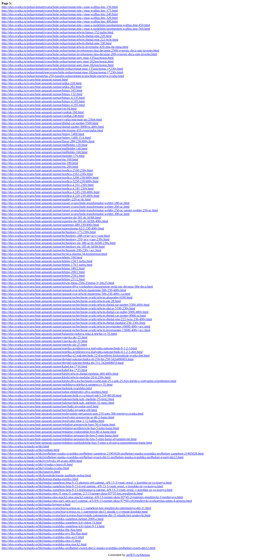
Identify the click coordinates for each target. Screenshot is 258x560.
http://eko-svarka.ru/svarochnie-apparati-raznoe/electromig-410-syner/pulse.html (52, 130)
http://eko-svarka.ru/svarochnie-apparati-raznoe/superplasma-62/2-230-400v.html (53, 228)
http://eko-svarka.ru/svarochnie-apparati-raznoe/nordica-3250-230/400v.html (50, 181)
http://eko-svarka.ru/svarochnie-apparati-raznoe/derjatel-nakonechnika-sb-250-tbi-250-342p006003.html (67, 359)
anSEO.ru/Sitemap (138, 555)
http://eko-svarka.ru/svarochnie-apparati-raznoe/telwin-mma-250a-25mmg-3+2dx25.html (58, 283)
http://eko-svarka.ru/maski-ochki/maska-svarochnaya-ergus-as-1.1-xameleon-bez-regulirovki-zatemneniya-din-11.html (76, 508)
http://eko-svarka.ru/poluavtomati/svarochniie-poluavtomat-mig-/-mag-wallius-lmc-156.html (60, 7)
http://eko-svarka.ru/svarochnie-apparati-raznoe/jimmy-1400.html (43, 134)
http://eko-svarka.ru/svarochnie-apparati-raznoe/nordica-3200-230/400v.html (50, 177)
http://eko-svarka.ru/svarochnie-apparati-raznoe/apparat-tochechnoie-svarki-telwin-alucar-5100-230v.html (68, 308)
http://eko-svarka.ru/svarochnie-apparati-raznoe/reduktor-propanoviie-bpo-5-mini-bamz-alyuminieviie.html (69, 439)
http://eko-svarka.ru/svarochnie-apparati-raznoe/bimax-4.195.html (43, 105)
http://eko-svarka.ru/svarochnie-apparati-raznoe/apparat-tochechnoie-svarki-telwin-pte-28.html (61, 301)
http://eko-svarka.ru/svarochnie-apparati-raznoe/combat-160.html (43, 112)
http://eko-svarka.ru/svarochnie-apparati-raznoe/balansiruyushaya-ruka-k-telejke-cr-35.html (59, 333)
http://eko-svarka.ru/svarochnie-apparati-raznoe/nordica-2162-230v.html (47, 174)
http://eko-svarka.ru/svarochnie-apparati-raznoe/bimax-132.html (42, 94)
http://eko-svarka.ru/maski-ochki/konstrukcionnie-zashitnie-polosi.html (46, 475)
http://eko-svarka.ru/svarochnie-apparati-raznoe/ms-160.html (40, 159)
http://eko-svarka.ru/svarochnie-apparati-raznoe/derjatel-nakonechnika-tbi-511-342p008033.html (63, 363)
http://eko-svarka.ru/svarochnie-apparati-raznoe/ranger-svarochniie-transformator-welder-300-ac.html (65, 214)
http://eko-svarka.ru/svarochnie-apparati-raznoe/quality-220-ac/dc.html (46, 199)
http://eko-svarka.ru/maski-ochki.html (25, 446)
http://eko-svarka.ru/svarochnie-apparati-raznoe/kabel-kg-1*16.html (44, 366)
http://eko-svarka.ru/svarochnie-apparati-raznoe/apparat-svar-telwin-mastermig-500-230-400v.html (64, 290)
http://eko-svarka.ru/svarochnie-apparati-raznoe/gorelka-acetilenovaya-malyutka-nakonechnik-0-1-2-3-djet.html (72, 352)
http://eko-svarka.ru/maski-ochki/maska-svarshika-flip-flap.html (42, 530)
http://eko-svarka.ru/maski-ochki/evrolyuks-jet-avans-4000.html (42, 461)
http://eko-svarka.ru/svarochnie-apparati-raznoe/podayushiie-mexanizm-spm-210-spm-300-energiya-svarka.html (72, 413)
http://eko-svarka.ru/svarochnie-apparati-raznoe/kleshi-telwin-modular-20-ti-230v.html (56, 377)
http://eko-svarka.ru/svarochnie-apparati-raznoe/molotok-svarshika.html (47, 388)
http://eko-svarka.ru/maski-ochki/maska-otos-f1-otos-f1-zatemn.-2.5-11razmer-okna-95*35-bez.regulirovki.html (72, 493)
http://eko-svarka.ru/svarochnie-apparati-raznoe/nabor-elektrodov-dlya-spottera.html (55, 392)
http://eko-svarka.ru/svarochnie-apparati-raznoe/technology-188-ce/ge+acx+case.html (56, 235)
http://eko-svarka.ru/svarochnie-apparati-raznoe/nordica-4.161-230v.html (48, 185)
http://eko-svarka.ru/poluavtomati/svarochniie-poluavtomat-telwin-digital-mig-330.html (56, 43)
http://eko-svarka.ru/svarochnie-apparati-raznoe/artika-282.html (41, 87)
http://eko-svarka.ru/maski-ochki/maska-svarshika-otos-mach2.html (44, 544)
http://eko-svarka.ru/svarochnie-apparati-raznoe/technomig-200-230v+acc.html (51, 250)
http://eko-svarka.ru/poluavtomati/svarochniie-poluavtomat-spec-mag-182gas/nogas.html (57, 65)
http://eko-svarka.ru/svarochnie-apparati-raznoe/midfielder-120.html (44, 145)
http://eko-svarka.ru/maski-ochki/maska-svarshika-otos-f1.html (41, 540)
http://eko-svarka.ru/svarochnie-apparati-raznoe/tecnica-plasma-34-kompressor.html (54, 254)
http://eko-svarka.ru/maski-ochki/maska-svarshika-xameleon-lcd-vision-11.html (52, 522)
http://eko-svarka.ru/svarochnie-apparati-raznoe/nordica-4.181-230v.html (48, 188)
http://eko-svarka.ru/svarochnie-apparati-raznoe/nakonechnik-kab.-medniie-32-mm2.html (58, 402)
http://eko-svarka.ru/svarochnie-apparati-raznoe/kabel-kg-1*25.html (44, 370)
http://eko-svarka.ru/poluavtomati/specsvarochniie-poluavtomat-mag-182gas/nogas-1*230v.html (62, 72)
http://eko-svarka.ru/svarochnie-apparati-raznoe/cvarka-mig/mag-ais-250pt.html (52, 119)
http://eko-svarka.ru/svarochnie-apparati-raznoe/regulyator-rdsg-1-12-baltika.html (53, 421)
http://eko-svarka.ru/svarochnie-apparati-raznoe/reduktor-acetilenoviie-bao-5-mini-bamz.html (60, 428)
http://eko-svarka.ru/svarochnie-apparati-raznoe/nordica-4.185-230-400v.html (50, 192)
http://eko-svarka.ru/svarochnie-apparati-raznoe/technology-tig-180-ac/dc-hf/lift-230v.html (58, 243)
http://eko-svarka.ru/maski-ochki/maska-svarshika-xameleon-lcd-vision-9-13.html (53, 526)
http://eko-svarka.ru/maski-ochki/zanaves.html (31, 471)
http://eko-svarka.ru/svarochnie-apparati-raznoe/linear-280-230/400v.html (48, 141)
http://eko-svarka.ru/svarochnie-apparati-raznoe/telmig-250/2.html (43, 275)
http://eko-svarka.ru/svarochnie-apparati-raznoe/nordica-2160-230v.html (47, 170)
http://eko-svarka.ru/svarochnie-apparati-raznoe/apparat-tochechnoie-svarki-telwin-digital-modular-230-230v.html (73, 323)
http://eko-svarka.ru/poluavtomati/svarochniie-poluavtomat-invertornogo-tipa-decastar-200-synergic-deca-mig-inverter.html (79, 54)
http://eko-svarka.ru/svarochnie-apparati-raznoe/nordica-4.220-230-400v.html (50, 195)
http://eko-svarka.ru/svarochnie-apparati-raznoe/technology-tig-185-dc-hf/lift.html (53, 246)
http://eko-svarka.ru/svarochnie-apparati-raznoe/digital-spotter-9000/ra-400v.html (53, 127)
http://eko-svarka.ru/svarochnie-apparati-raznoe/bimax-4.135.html (43, 97)
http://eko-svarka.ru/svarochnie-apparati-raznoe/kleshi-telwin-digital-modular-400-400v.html (60, 373)
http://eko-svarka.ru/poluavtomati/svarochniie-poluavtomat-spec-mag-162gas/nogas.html (57, 61)
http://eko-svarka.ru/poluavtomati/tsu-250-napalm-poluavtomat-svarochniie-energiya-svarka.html (63, 76)
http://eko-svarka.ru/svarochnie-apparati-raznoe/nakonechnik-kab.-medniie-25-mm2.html (58, 399)
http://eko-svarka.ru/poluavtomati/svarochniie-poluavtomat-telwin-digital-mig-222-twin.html (60, 39)
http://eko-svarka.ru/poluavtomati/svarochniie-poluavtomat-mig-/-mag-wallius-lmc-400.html (60, 21)
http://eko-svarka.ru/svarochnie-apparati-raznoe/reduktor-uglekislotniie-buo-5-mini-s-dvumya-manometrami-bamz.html (77, 442)
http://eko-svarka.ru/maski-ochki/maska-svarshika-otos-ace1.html (43, 537)
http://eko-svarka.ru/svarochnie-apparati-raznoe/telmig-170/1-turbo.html (47, 264)
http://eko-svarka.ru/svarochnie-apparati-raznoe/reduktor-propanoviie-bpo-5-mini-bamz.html (60, 435)
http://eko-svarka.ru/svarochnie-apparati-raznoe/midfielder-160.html (44, 152)
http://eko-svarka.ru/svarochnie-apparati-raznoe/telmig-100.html (42, 257)
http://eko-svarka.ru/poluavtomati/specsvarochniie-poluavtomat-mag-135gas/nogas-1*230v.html (62, 68)
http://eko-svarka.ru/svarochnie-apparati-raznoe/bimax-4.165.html (43, 101)
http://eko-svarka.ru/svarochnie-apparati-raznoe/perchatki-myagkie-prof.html (50, 406)
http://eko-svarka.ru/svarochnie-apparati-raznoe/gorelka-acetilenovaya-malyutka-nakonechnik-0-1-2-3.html (69, 348)
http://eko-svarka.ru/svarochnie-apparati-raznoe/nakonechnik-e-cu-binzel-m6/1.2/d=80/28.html (61, 395)
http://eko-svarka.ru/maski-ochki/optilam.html (30, 450)
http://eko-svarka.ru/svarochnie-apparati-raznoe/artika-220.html (41, 83)
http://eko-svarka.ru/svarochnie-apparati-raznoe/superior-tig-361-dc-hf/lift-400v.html (55, 221)
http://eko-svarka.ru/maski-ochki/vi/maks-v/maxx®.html (37, 464)
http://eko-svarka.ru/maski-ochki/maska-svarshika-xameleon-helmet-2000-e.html (52, 519)
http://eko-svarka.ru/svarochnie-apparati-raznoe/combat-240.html (43, 116)
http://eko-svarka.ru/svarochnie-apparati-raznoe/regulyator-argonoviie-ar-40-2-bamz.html (58, 417)
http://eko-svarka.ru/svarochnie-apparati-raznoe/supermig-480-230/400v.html (50, 225)
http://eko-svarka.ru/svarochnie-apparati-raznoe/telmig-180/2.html (43, 268)
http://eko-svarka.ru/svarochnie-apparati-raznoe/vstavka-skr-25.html (44, 337)
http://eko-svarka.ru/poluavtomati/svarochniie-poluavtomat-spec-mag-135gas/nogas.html (57, 58)
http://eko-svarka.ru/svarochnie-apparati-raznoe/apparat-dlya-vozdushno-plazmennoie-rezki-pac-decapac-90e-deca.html (77, 286)
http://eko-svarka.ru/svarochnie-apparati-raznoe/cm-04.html (39, 108)
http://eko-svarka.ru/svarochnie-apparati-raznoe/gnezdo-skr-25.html (44, 344)
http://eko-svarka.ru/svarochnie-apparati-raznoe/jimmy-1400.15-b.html (46, 137)
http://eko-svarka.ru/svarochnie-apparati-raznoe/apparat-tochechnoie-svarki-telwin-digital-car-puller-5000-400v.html (75, 312)
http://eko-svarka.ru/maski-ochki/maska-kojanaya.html (36, 504)
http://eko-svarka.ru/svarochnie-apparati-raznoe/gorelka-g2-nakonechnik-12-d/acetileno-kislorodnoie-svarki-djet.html (76, 355)
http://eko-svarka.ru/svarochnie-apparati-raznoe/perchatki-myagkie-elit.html (49, 410)
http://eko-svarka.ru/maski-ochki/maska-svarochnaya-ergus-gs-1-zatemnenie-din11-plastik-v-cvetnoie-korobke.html (75, 511)
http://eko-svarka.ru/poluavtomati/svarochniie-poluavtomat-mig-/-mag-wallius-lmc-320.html (60, 18)
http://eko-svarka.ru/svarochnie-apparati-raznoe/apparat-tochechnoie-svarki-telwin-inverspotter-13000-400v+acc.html (76, 330)
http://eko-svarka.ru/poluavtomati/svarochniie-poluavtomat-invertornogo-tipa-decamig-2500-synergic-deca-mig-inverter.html (80, 50)
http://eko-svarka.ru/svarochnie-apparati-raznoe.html (35, 79)
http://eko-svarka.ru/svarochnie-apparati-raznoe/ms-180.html (40, 163)
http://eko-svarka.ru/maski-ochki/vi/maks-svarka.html (35, 468)
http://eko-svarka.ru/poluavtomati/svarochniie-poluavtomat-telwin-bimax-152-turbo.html (57, 32)
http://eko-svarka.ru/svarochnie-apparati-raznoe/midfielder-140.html (44, 148)
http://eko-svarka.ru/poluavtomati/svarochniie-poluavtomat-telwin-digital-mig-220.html (56, 36)
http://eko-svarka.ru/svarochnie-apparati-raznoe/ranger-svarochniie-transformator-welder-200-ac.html (65, 206)
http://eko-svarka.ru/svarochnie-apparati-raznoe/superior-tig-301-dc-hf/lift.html (51, 217)
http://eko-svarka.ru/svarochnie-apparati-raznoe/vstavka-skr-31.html (44, 341)
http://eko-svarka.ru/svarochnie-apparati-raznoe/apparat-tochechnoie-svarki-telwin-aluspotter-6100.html (67, 297)
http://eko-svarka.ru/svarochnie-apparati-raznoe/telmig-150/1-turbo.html (47, 261)
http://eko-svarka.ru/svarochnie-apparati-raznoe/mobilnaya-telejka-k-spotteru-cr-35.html (57, 384)
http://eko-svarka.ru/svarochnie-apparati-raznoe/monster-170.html (43, 156)
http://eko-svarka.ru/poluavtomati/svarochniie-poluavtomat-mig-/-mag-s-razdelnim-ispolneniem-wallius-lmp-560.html (76, 28)
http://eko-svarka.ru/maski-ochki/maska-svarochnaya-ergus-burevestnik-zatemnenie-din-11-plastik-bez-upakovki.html (76, 515)
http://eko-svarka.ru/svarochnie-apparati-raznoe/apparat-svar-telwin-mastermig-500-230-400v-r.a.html (66, 294)
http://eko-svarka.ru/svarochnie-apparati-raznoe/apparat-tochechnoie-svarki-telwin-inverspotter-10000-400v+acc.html (76, 326)
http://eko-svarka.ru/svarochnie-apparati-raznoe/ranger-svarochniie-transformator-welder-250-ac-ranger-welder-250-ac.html (80, 210)
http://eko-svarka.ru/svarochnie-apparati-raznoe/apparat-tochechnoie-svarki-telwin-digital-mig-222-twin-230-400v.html (77, 319)
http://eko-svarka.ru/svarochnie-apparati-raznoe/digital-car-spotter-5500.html (50, 123)
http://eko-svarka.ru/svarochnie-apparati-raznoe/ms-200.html (40, 166)
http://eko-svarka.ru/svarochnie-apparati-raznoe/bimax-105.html (42, 90)
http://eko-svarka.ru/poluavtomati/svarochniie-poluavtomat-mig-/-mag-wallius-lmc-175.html (60, 10)
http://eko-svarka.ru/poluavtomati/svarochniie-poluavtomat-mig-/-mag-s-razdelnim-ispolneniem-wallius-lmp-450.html (76, 25)
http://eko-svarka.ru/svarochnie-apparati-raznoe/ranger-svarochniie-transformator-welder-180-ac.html (65, 203)
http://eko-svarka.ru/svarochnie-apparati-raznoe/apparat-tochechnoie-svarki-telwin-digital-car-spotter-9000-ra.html (74, 315)
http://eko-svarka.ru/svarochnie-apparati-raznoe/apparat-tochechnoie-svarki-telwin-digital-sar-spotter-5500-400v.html (75, 304)
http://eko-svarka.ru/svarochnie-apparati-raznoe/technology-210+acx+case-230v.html (55, 239)
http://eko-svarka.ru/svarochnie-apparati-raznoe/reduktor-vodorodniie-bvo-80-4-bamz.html (59, 432)
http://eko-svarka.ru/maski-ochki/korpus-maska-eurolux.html (40, 479)
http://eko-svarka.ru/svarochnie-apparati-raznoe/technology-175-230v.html (49, 232)
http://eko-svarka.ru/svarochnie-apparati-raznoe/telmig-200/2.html (43, 272)
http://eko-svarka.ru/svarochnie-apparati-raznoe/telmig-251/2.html (43, 279)
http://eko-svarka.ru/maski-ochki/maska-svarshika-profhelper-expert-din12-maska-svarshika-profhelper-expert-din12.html (78, 548)
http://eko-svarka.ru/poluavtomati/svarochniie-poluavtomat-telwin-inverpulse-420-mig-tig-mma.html (65, 47)
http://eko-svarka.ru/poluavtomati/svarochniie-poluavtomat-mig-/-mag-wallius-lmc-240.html (60, 14)
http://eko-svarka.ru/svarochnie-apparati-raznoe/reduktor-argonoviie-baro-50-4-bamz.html (58, 424)
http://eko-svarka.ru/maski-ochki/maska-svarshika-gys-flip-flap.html (44, 533)
